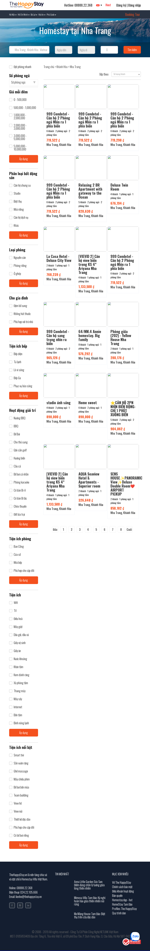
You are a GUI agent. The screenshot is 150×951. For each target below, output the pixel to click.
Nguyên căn (20, 257)
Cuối (129, 529)
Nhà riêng (19, 209)
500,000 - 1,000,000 (25, 107)
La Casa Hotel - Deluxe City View (58, 258)
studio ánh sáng (58, 402)
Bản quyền (117, 895)
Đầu (55, 529)
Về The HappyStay (121, 882)
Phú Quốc (50, 14)
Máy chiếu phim (22, 779)
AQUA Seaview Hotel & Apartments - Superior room (89, 480)
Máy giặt (18, 626)
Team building (21, 795)
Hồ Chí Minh (23, 14)
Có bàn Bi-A (20, 490)
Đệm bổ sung (20, 305)
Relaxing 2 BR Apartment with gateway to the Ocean (90, 191)
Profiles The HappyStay (124, 908)
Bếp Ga (17, 378)
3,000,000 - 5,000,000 (20, 137)
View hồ (18, 803)
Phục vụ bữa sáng (23, 386)
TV (15, 610)
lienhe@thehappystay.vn (29, 896)
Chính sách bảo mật (122, 887)
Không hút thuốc (22, 313)
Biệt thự (18, 201)
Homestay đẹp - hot (122, 900)
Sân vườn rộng (21, 763)
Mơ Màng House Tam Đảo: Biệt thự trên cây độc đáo (89, 915)
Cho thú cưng (21, 442)
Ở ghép (17, 273)
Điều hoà (18, 618)
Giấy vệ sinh (20, 642)
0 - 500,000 (20, 99)
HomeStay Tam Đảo (122, 904)
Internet (18, 707)
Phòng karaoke (21, 482)
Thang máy (19, 691)
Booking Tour (132, 14)
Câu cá (17, 466)
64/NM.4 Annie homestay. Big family (89, 335)
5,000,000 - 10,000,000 (20, 148)
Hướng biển (19, 458)
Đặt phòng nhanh (22, 66)
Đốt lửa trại (19, 514)
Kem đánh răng (21, 674)
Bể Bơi (17, 434)
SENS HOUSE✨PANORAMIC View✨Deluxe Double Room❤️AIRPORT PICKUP (126, 484)
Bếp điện (18, 353)
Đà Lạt (33, 14)
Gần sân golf (20, 450)
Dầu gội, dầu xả (21, 634)
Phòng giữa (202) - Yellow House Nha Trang (120, 337)
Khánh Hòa (62, 67)
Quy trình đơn (119, 913)
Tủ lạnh (17, 362)
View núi (18, 811)
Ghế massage (21, 771)
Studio (17, 193)
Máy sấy (18, 699)
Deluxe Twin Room (119, 187)
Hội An (41, 14)
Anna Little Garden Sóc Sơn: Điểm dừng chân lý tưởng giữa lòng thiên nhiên (89, 885)
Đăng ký (121, 5)
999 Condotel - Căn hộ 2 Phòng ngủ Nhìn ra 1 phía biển (58, 120)
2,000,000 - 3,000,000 (20, 127)
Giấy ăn (17, 650)
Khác (16, 225)
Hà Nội (12, 14)
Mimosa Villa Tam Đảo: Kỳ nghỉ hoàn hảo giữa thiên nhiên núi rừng (89, 901)
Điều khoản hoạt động (123, 891)
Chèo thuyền (20, 506)
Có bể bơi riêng (21, 835)
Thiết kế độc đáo (22, 819)
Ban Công (19, 546)
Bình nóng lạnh (21, 723)
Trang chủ (49, 67)
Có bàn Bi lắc (20, 498)
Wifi (16, 602)
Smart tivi (19, 755)
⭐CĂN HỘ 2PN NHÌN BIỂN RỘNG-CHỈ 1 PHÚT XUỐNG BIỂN (123, 408)
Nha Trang (75, 67)
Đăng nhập (134, 5)
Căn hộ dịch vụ (21, 217)
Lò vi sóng (19, 370)
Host (108, 5)
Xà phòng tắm (21, 683)
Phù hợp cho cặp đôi (24, 570)
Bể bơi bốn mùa (21, 787)
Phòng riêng (20, 265)
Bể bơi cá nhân (21, 474)
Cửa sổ (17, 554)
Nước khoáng (20, 658)
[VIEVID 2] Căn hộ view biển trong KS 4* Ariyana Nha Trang (89, 264)
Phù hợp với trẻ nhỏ (23, 321)
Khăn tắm (18, 666)
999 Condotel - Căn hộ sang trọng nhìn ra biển (57, 337)
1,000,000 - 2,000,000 (20, 116)
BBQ (16, 426)
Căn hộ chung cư (22, 185)
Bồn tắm (18, 715)
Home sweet (87, 402)
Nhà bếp (18, 562)
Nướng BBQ (19, 418)
